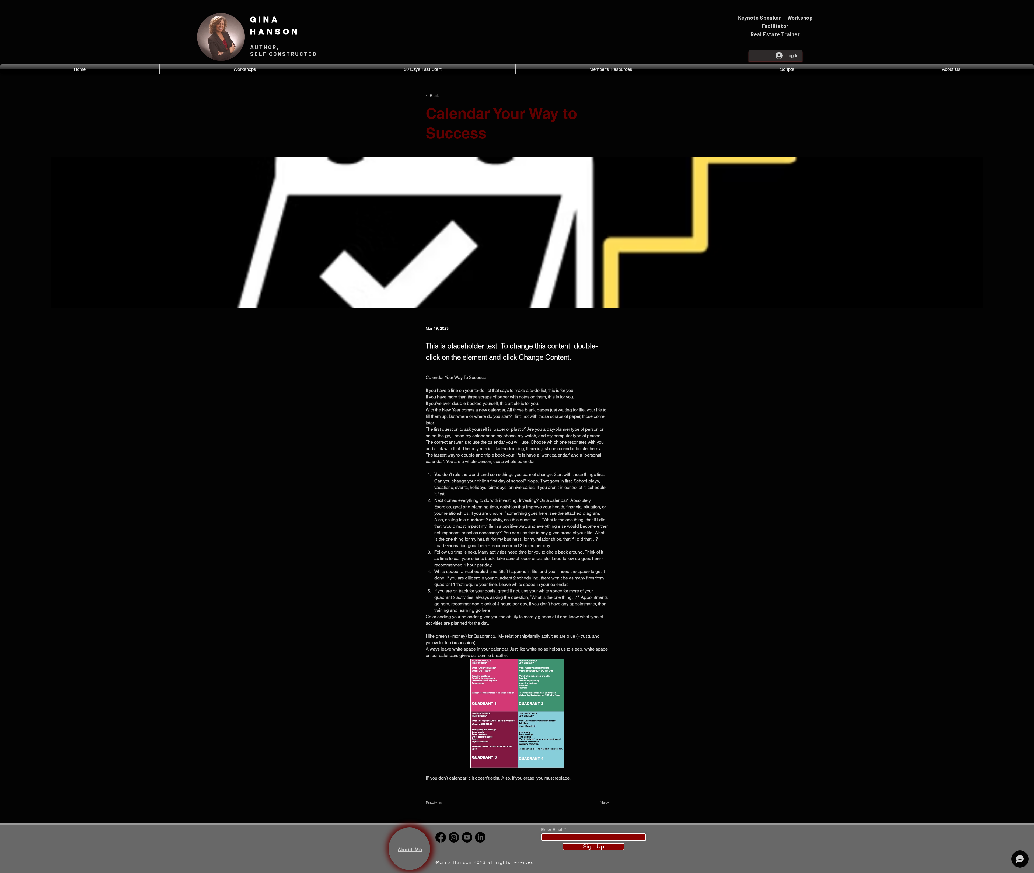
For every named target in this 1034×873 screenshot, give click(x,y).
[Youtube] (467, 837)
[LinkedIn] (480, 837)
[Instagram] (454, 837)
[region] (409, 848)
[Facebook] (440, 837)
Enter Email (552, 829)
